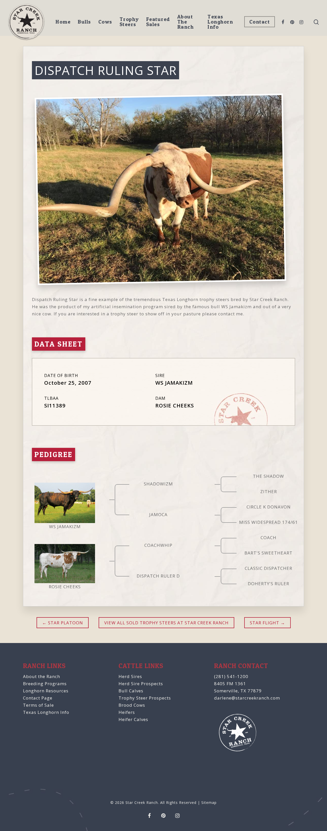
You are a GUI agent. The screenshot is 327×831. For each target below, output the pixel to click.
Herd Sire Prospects (141, 683)
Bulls (84, 21)
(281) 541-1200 (231, 676)
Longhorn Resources (45, 691)
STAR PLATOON (65, 623)
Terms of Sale (38, 705)
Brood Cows (132, 705)
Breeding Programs (45, 683)
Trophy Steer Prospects (145, 698)
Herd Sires (130, 676)
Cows (105, 21)
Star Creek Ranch (141, 802)
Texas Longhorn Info (220, 21)
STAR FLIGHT (264, 623)
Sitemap (209, 802)
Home (63, 21)
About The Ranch (185, 21)
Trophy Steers (129, 22)
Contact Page (37, 698)
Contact (259, 21)
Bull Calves (131, 691)
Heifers (127, 712)
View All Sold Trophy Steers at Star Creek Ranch (166, 623)
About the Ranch (41, 676)
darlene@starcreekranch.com (247, 698)
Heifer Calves (133, 719)
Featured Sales (158, 22)
